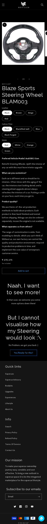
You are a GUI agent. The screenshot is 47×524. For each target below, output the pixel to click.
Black (7, 113)
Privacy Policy (11, 432)
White (17, 145)
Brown (19, 113)
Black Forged (10, 135)
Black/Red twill (22, 129)
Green (7, 151)
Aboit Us (9, 409)
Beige (30, 113)
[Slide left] (18, 79)
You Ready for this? (23, 353)
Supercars (9, 374)
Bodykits (9, 386)
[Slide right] (29, 79)
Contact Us (10, 450)
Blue (38, 129)
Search (8, 426)
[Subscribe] (39, 497)
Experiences (10, 397)
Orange (30, 145)
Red (6, 119)
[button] (3, 5)
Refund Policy (11, 438)
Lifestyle (9, 403)
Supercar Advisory (13, 380)
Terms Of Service (13, 444)
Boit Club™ (26, 523)
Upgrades (9, 391)
